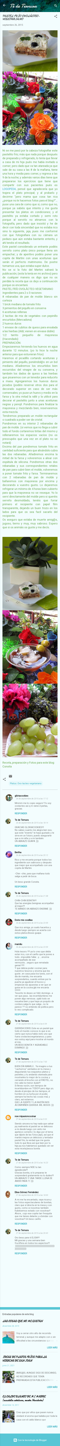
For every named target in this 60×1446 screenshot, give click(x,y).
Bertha (18, 852)
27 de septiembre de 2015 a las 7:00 (31, 1062)
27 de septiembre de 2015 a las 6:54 (31, 1024)
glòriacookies (21, 795)
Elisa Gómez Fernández (27, 1192)
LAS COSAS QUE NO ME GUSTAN (22, 1321)
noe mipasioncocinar (25, 1116)
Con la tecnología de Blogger (32, 1440)
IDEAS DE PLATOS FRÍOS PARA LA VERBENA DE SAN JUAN (24, 1359)
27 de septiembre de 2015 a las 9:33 (31, 1119)
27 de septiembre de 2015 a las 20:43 (32, 1233)
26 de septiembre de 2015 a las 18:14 (32, 823)
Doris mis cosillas (24, 920)
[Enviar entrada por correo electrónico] (10, 777)
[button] (56, 16)
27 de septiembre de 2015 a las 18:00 (32, 1195)
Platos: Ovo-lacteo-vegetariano (26, 783)
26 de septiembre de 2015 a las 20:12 (32, 855)
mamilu (18, 944)
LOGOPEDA (9, 189)
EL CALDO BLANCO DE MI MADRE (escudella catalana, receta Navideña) (23, 1398)
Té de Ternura (23, 5)
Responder (21, 813)
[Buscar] (56, 6)
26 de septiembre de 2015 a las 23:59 (32, 923)
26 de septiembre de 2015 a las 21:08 (32, 896)
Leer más (52, 1347)
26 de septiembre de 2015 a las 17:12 (32, 798)
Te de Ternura (22, 820)
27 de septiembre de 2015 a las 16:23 (32, 1162)
